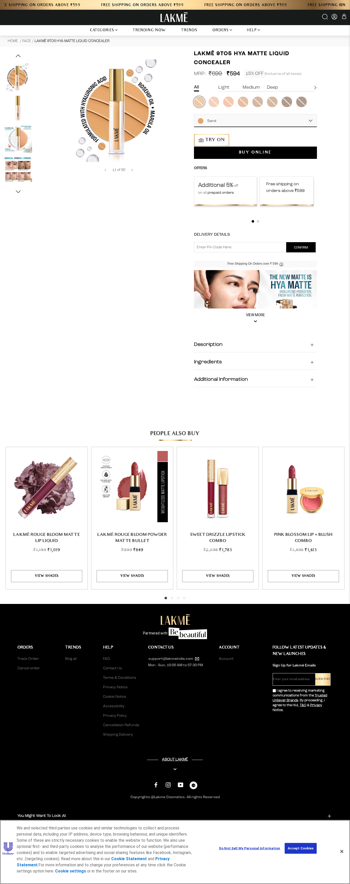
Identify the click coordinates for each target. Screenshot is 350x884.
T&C (303, 705)
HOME (13, 41)
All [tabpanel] (196, 87)
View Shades (47, 576)
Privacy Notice (115, 687)
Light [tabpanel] (223, 87)
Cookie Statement (129, 858)
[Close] (341, 851)
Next (315, 87)
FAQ (106, 659)
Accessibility (114, 706)
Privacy (316, 705)
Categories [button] (102, 30)
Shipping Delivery (118, 734)
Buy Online (255, 153)
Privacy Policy (115, 715)
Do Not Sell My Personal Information (249, 848)
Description (208, 344)
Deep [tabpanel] (272, 87)
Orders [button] (220, 30)
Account (226, 659)
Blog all (71, 659)
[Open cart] (344, 17)
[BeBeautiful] (193, 786)
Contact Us (112, 668)
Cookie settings (70, 871)
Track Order (28, 659)
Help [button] (252, 30)
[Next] (132, 170)
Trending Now (149, 30)
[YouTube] (180, 785)
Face (26, 41)
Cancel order (28, 668)
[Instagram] (168, 785)
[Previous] (105, 170)
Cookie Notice (114, 696)
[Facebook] (156, 785)
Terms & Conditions (119, 678)
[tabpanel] (225, 191)
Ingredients (208, 362)
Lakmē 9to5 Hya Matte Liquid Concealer (72, 41)
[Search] (325, 18)
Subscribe (322, 679)
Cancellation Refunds (121, 725)
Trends (189, 30)
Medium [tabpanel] (251, 87)
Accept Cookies (301, 848)
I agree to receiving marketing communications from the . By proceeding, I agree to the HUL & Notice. (300, 700)
